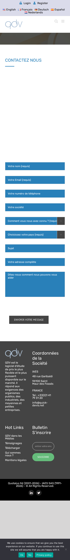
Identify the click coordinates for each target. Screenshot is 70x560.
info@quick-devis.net (40, 404)
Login (27, 3)
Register (42, 3)
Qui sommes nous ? (13, 454)
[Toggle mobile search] (56, 21)
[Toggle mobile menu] (63, 21)
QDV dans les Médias (13, 437)
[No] (65, 549)
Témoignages (13, 443)
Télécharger (12, 448)
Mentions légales (16, 460)
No (30, 555)
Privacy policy (44, 555)
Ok (21, 555)
